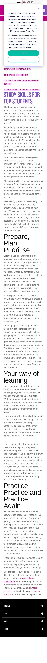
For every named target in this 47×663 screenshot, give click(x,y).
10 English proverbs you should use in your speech (22, 90)
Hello (6, 629)
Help (5, 614)
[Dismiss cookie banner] (38, 9)
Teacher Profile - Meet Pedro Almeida (17, 69)
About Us (7, 606)
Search (18, 3)
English (29, 2)
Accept (23, 53)
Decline (23, 59)
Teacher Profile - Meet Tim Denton (16, 75)
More (5, 621)
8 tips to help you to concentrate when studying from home (21, 82)
